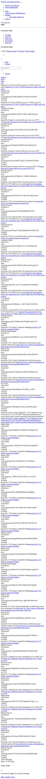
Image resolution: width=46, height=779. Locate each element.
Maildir (7, 777)
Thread (7, 64)
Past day (8, 37)
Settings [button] (7, 15)
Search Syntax (10, 13)
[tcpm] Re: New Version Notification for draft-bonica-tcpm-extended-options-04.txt (22, 346)
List (2, 83)
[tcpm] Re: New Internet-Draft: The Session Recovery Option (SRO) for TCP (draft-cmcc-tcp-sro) (23, 186)
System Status (29, 51)
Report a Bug (11, 51)
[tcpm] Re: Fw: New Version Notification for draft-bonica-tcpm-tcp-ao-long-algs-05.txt (22, 609)
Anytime (8, 35)
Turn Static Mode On (16, 17)
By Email (20, 51)
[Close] (2, 770)
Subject (3, 77)
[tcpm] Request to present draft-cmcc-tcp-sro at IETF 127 (22, 167)
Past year (8, 43)
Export (7, 74)
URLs (13, 777)
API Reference (20, 13)
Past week (8, 39)
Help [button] (6, 11)
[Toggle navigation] (21, 2)
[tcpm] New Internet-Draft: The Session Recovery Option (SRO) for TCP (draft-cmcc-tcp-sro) (22, 313)
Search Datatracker (11, 7)
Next (12, 761)
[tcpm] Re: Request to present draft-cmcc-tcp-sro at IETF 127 (24, 122)
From (2, 79)
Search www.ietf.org (12, 5)
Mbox (3, 777)
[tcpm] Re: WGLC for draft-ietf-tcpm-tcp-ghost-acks (22, 202)
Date (6, 62)
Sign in (7, 19)
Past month (9, 41)
